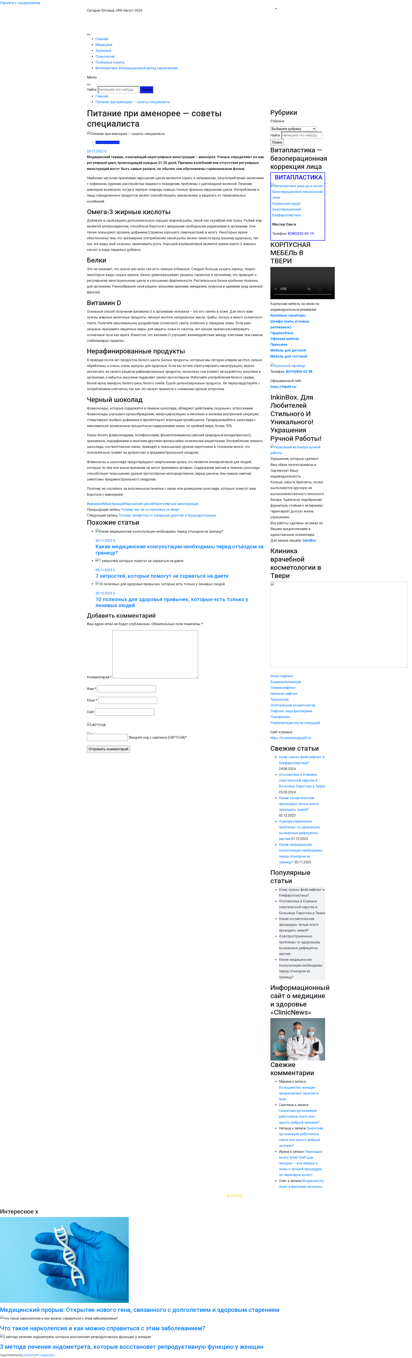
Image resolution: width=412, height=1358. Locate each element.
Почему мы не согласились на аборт (150, 510)
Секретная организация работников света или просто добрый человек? (299, 1116)
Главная (101, 39)
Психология (104, 57)
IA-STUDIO (234, 1196)
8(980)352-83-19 (301, 234)
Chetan (27, 1355)
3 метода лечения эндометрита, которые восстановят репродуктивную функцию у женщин (132, 1346)
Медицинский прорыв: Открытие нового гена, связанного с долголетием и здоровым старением (139, 1309)
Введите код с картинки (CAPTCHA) (157, 737)
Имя (91, 689)
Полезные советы (110, 62)
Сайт (90, 712)
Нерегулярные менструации (175, 504)
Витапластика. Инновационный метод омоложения (136, 68)
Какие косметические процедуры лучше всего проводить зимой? (299, 804)
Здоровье (103, 50)
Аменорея (95, 504)
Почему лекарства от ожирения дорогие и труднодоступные (167, 515)
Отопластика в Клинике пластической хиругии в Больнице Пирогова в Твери (302, 780)
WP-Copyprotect (45, 1355)
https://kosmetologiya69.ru (290, 738)
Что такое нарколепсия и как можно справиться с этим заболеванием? (102, 1328)
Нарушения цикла (138, 504)
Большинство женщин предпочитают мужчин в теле (299, 1093)
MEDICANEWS (98, 18)
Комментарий (99, 677)
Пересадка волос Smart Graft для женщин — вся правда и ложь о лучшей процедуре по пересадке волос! (300, 1163)
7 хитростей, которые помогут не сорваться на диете (162, 576)
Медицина (103, 45)
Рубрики (277, 121)
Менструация (113, 504)
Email (92, 700)
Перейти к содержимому (20, 3)
